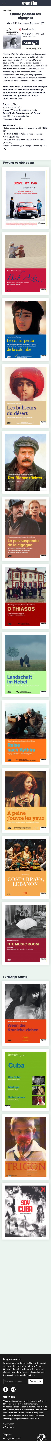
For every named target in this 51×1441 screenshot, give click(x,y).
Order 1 (30, 42)
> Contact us (8, 1427)
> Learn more (9, 1424)
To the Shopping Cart (31, 48)
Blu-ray (7, 10)
